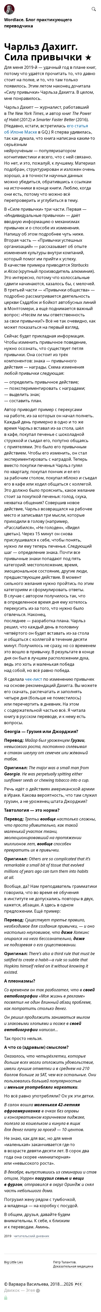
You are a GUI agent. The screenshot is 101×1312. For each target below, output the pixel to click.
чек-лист (33, 679)
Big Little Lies (13, 1262)
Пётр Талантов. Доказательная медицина (73, 1264)
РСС (78, 1284)
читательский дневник (31, 1236)
